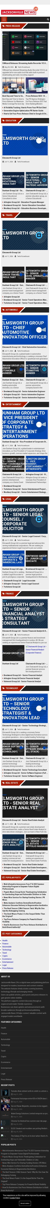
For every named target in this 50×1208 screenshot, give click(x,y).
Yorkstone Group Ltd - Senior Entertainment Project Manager (26, 489)
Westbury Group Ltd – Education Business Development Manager (26, 208)
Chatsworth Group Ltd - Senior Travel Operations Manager (37, 285)
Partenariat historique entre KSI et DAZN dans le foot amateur (30, 1098)
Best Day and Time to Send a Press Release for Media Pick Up (13, 96)
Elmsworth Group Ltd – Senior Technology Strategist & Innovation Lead (25, 725)
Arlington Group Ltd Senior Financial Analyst (22, 678)
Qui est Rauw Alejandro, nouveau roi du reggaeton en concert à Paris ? (30, 1106)
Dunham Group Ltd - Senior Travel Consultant (13, 285)
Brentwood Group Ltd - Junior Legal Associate (37, 569)
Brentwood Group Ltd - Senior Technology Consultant (25, 770)
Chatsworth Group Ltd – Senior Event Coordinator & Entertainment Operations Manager (13, 474)
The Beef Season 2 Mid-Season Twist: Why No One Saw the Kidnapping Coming (23, 909)
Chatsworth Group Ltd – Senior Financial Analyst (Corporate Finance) (37, 663)
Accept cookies (25, 1203)
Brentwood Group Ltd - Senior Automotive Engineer (24, 391)
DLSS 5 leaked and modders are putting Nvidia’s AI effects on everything (30, 1128)
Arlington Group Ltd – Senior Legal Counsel (21, 584)
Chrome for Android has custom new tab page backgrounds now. (30, 1121)
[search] (48, 19)
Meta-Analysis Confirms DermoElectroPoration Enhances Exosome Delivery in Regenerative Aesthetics (25, 904)
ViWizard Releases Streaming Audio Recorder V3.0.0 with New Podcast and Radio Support (25, 63)
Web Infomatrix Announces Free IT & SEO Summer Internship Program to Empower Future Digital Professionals (23, 886)
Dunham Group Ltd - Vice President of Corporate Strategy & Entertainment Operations (25, 442)
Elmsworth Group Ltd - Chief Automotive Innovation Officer (25, 347)
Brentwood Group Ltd (12, 486)
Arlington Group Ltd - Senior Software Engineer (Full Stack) (26, 773)
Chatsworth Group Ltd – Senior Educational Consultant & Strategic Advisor (37, 190)
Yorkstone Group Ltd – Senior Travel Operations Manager (26, 303)
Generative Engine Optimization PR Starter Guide (23, 111)
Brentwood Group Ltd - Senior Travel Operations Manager (26, 300)
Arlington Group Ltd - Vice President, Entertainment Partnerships (37, 474)
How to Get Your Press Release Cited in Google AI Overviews (26, 114)
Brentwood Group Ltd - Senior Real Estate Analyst (23, 864)
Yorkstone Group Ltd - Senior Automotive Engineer (24, 397)
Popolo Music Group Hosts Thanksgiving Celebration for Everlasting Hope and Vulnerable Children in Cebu (24, 893)
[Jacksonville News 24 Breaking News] (19, 11)
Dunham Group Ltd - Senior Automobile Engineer (13, 380)
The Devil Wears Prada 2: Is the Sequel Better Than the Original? (23, 915)
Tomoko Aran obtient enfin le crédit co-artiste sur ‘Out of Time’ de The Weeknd (30, 1091)
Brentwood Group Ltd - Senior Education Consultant (24, 205)
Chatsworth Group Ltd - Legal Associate (19, 581)
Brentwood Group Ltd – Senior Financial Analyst (23, 675)
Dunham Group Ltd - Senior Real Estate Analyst (13, 853)
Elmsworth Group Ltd (11, 158)
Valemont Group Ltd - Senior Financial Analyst (22, 681)
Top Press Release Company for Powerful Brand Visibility (22, 920)
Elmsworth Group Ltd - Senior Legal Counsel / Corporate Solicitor (25, 536)
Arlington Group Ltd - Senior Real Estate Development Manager (26, 867)
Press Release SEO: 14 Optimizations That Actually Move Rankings (37, 96)
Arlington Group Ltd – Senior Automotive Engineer (24, 394)
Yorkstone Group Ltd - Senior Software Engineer (23, 776)
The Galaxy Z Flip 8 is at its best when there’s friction (30, 1136)
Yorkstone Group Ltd (12, 587)
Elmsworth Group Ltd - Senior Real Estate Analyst (23, 820)
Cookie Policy (15, 1198)
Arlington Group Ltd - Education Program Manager (24, 202)
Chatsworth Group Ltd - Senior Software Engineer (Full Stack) (37, 758)
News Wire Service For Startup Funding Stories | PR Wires (23, 898)
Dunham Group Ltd (10, 663)
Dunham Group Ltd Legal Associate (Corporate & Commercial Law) (13, 569)
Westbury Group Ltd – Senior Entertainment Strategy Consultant (26, 492)
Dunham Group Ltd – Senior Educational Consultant (13, 190)
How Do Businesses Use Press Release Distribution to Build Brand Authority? (24, 926)
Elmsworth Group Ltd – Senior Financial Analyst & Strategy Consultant (25, 631)
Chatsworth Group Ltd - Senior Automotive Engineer (37, 380)
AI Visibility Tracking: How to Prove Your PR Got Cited (25, 107)
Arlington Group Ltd (12, 297)
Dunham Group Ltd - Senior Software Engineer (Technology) (13, 758)
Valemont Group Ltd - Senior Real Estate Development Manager (26, 871)
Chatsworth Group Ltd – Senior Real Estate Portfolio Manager (37, 853)
